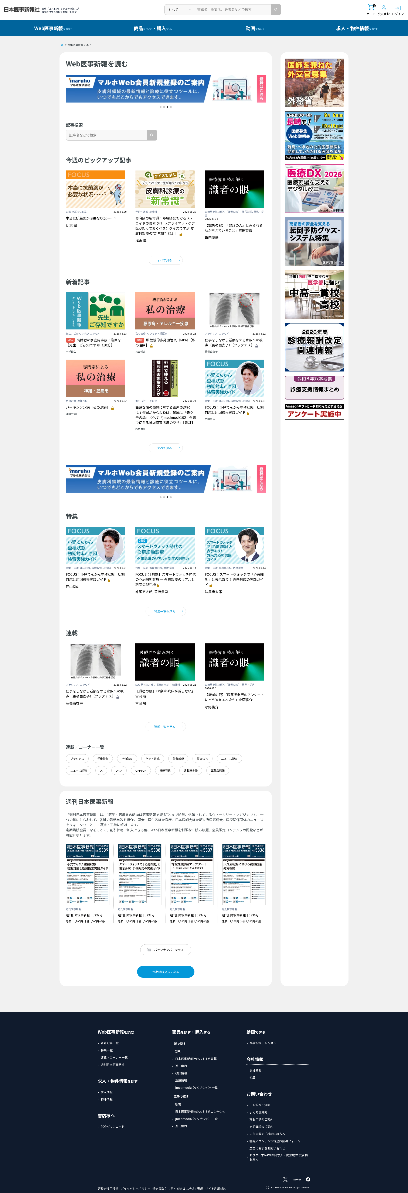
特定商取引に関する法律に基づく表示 (178, 1188)
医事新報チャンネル (262, 1043)
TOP (62, 44)
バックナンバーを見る (169, 950)
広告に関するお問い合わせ (267, 1148)
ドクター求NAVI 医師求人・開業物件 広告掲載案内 (278, 1157)
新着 (178, 1104)
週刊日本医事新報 (113, 1064)
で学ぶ (255, 28)
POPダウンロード (113, 1126)
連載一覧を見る (164, 727)
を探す (357, 28)
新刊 (178, 1051)
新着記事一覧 (110, 1043)
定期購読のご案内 (261, 1126)
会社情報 (255, 1059)
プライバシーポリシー (135, 1188)
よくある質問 (258, 1112)
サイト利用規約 (215, 1188)
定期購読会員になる (165, 972)
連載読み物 (191, 770)
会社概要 (255, 1070)
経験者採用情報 (108, 1188)
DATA (119, 770)
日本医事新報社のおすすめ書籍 (196, 1059)
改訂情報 (181, 1073)
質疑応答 (202, 759)
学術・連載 (153, 759)
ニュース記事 (229, 759)
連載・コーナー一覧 (114, 1057)
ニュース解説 (78, 770)
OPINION (140, 770)
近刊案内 (181, 1066)
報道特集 (165, 770)
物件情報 (107, 1099)
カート (371, 10)
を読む (53, 28)
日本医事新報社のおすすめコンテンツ (200, 1111)
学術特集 (102, 759)
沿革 (252, 1077)
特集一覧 (107, 1050)
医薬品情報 (218, 770)
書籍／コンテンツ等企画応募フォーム (274, 1141)
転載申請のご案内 (261, 1119)
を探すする (153, 28)
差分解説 (178, 759)
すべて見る (164, 260)
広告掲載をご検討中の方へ (267, 1134)
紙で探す (180, 1043)
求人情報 (107, 1092)
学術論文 (127, 759)
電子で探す (181, 1096)
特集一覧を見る (164, 611)
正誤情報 (181, 1080)
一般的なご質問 (259, 1105)
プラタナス (77, 759)
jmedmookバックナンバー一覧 (196, 1087)
